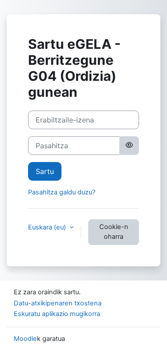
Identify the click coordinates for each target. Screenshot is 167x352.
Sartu (45, 171)
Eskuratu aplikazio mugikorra (57, 314)
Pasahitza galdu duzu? (61, 192)
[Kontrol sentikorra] (129, 145)
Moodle (25, 339)
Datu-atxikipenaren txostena (58, 303)
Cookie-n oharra (113, 232)
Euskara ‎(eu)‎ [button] (48, 227)
